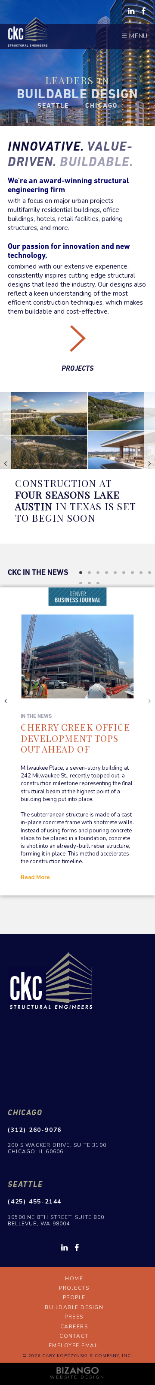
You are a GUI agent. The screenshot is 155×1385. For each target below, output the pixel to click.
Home (74, 1278)
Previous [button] (5, 463)
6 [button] (123, 572)
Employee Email (74, 1345)
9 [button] (149, 572)
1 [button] (80, 572)
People (74, 1297)
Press (74, 1316)
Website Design (77, 1377)
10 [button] (80, 583)
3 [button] (97, 572)
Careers (74, 1326)
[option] (77, 463)
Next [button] (149, 463)
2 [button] (89, 572)
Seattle (25, 1183)
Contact (74, 1336)
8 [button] (140, 572)
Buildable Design (74, 1307)
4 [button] (106, 572)
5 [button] (115, 572)
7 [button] (132, 572)
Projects (77, 368)
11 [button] (89, 583)
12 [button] (97, 583)
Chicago (25, 1112)
